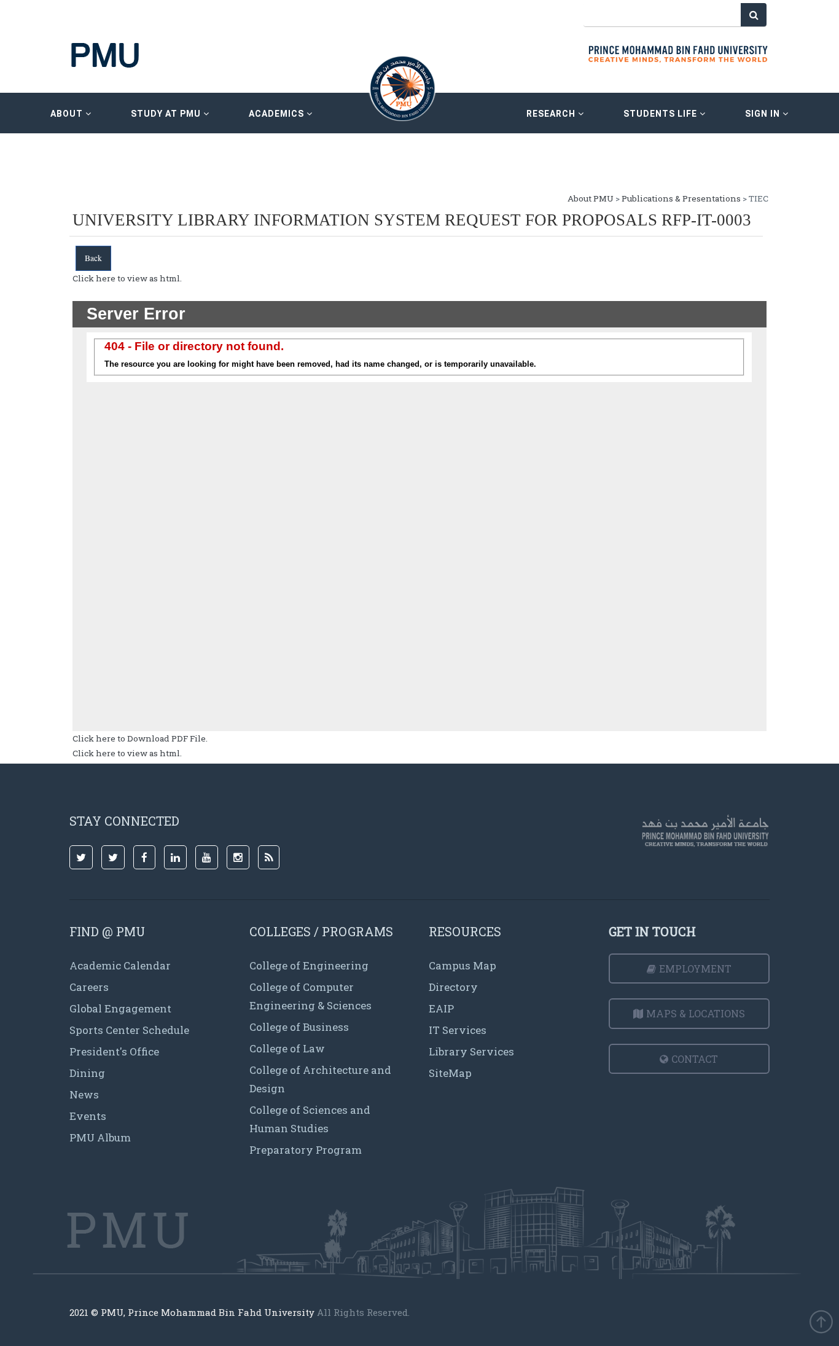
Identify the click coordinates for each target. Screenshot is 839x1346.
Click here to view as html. (127, 278)
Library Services (471, 1051)
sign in (763, 114)
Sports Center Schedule (129, 1030)
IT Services (457, 1030)
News (84, 1094)
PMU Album (100, 1137)
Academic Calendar (120, 965)
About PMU (591, 198)
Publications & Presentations (681, 198)
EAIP (441, 1008)
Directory (453, 987)
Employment (695, 968)
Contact (694, 1058)
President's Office (114, 1051)
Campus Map (462, 965)
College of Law (287, 1048)
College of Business (299, 1027)
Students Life (661, 114)
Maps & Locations (695, 1013)
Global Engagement (120, 1008)
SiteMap (450, 1073)
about (67, 114)
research (552, 114)
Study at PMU (167, 114)
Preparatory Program (305, 1150)
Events (87, 1116)
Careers (89, 987)
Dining (87, 1073)
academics (277, 114)
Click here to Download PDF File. (140, 738)
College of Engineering (309, 965)
